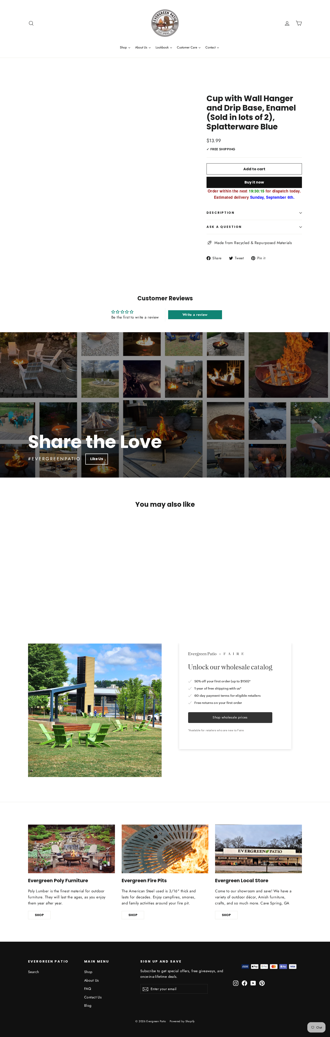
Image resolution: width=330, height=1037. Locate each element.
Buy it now (254, 182)
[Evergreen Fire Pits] (165, 849)
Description (221, 213)
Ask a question (224, 227)
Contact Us (92, 997)
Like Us (96, 458)
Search (33, 971)
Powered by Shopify (182, 1021)
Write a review (195, 314)
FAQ (87, 988)
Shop (88, 971)
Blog (88, 1005)
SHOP (39, 915)
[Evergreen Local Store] (258, 849)
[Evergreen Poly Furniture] (71, 849)
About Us (91, 980)
